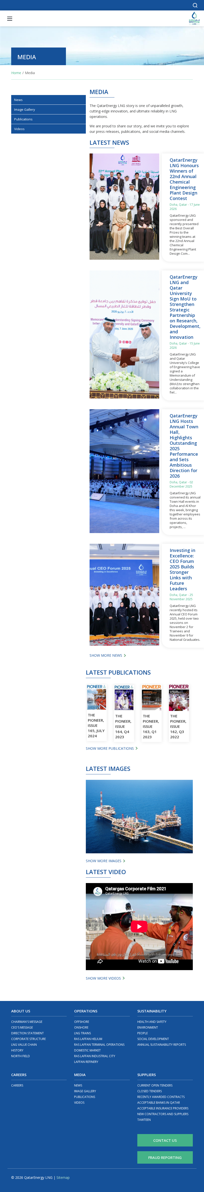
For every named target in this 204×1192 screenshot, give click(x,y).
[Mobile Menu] (9, 18)
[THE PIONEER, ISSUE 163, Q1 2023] (152, 697)
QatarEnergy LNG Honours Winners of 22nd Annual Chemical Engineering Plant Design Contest (184, 179)
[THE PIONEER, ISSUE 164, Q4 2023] (124, 697)
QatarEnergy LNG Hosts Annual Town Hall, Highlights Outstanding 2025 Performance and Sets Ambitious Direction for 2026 (184, 446)
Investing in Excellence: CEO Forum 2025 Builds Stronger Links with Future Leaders (182, 569)
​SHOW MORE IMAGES (103, 860)
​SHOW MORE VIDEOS (103, 978)
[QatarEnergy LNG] (194, 18)
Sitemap (63, 1177)
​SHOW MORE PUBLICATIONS (110, 748)
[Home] (16, 72)
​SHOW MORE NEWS (106, 655)
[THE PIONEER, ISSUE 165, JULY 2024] (97, 697)
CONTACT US (165, 1140)
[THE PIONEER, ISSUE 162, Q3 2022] (179, 697)
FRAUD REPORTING (165, 1157)
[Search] (195, 5)
